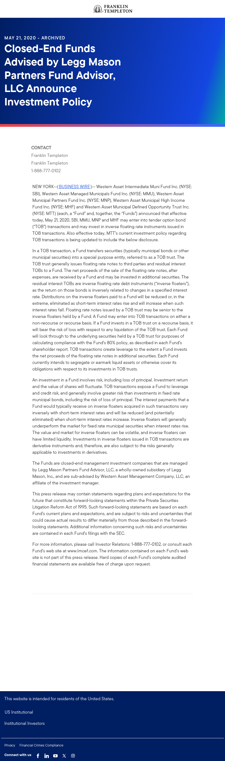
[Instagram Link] (73, 754)
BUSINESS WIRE (74, 186)
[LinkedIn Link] (46, 754)
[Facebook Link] (37, 754)
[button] (112, 723)
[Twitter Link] (64, 754)
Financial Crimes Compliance (41, 745)
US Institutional (19, 712)
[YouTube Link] (55, 754)
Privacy (9, 745)
